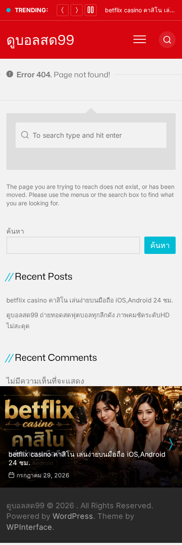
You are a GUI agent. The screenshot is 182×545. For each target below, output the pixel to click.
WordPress (72, 516)
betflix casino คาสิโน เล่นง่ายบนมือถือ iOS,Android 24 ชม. (89, 300)
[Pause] (91, 10)
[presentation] (170, 444)
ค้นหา (15, 231)
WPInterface (29, 527)
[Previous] (63, 10)
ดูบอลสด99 (40, 39)
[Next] (77, 10)
